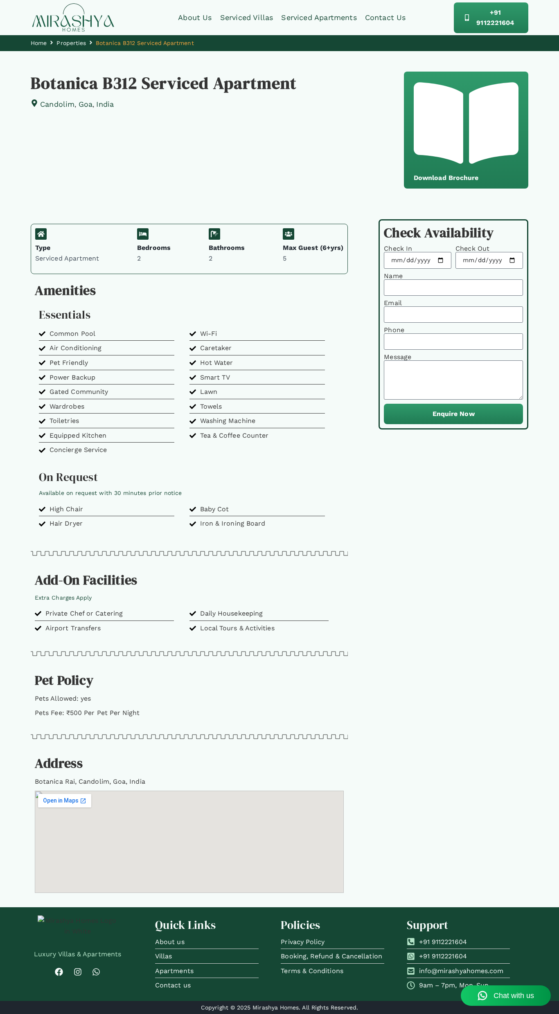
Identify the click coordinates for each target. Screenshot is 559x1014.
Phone (394, 330)
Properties (71, 43)
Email (392, 303)
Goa (86, 104)
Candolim (57, 104)
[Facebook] (59, 972)
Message (397, 357)
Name (393, 276)
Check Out (472, 248)
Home (39, 43)
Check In (398, 248)
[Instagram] (78, 972)
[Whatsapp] (96, 972)
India (105, 104)
